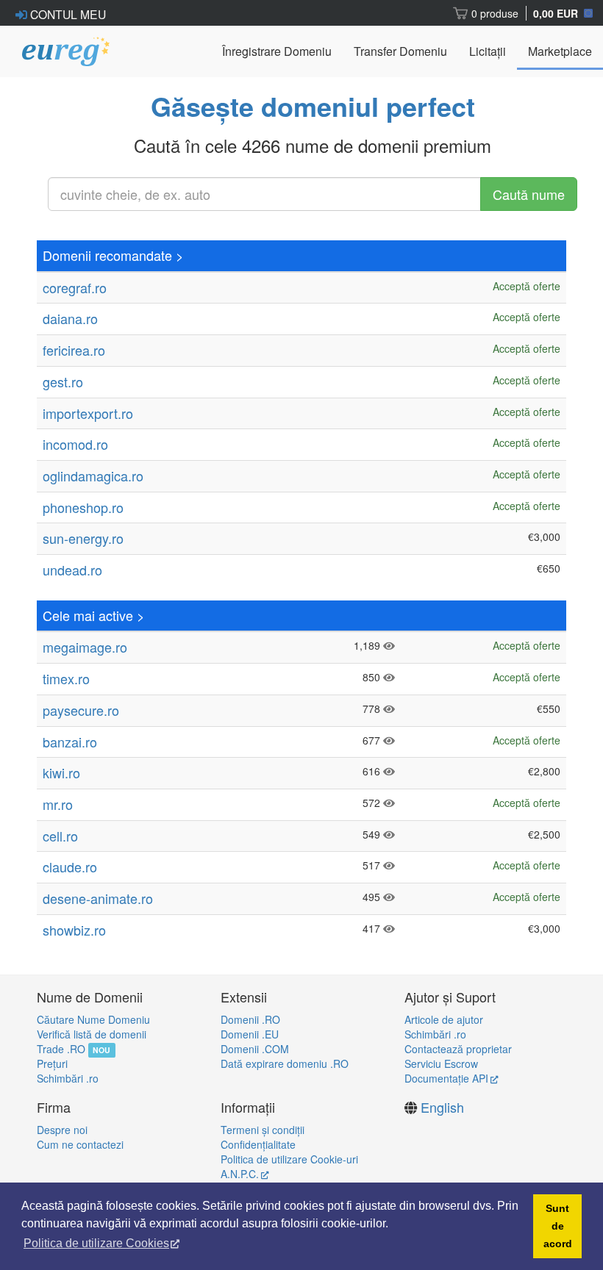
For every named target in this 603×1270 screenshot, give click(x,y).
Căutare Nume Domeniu (93, 1019)
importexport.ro (88, 413)
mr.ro (58, 804)
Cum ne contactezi (80, 1144)
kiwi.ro (61, 772)
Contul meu (66, 14)
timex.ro (66, 678)
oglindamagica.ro (93, 475)
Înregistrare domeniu (277, 51)
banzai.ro (70, 741)
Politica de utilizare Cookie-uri (289, 1159)
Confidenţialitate (258, 1144)
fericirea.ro (74, 349)
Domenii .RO (250, 1019)
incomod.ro (75, 443)
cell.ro (60, 835)
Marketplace (560, 51)
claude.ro (70, 866)
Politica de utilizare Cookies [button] (96, 1243)
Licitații (487, 51)
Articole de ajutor (443, 1019)
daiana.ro (70, 318)
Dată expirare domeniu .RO (285, 1063)
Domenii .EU (250, 1034)
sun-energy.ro (83, 538)
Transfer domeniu (400, 51)
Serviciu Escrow (441, 1063)
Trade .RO (61, 1048)
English (442, 1106)
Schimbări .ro (68, 1078)
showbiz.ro (74, 929)
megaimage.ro (85, 646)
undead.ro (72, 569)
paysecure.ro (81, 710)
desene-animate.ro (98, 898)
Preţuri (52, 1063)
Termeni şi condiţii (262, 1129)
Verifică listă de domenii (91, 1034)
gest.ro (63, 381)
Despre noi (62, 1129)
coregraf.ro (75, 287)
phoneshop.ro (83, 507)
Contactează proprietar (458, 1048)
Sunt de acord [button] (557, 1225)
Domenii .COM (255, 1048)
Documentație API (446, 1078)
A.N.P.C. (240, 1173)
